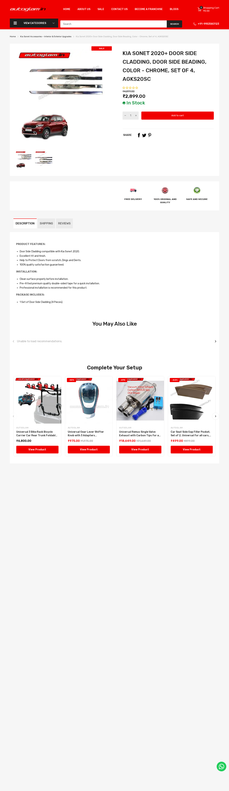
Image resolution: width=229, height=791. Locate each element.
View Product (37, 449)
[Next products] (215, 341)
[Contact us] (221, 766)
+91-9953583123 (208, 23)
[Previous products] (13, 341)
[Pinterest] (149, 135)
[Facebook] (139, 135)
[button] (130, 87)
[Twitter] (144, 135)
